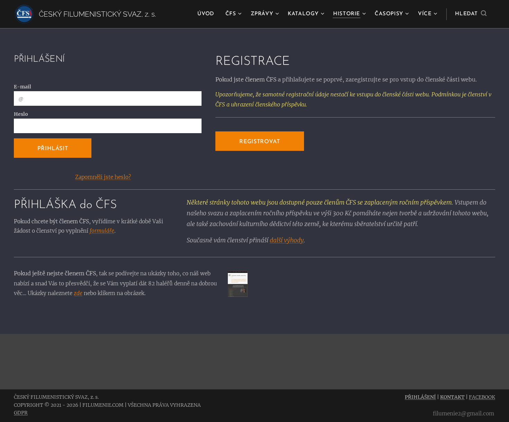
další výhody (287, 240)
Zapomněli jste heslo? (103, 177)
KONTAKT (452, 397)
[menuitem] (208, 14)
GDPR (21, 413)
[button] (470, 14)
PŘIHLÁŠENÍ (420, 397)
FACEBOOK (482, 397)
